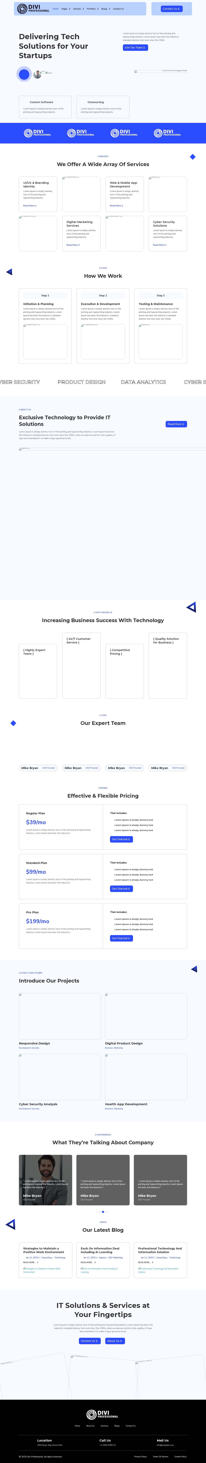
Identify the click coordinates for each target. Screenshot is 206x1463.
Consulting (46, 1257)
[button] (99, 1212)
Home (55, 8)
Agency (102, 1257)
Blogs (104, 8)
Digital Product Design (124, 1043)
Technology (60, 1257)
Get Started (119, 839)
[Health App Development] (146, 1077)
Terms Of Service (160, 1457)
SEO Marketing (115, 1257)
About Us (113, 1341)
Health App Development (126, 1104)
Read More (28, 205)
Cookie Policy (180, 1457)
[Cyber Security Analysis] (60, 1077)
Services (77, 8)
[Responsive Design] (60, 1016)
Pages (64, 8)
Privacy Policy (140, 1457)
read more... (29, 1262)
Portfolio (91, 8)
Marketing (118, 1048)
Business (109, 1048)
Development (25, 1048)
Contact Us (118, 8)
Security (35, 1048)
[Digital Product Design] (146, 1016)
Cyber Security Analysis (38, 1104)
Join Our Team (134, 47)
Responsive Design (34, 1043)
